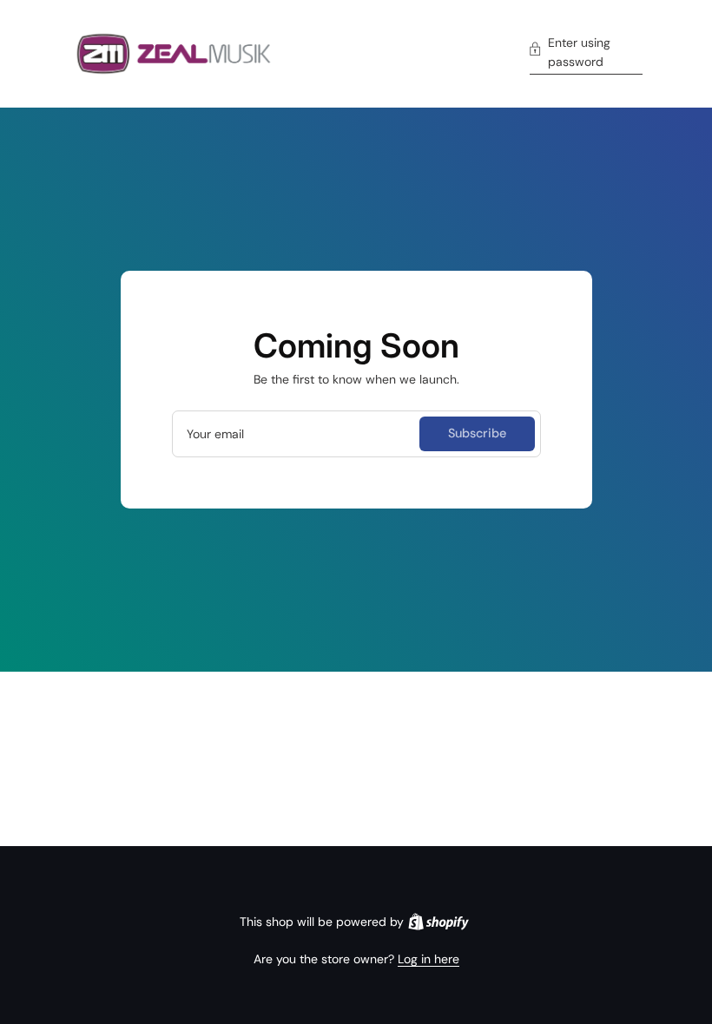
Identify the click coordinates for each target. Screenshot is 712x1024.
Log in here (428, 959)
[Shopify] (438, 921)
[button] (586, 54)
